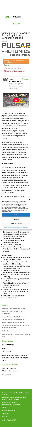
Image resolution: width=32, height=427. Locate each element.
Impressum (25, 227)
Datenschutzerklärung (17, 227)
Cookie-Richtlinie (8, 227)
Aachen (7, 65)
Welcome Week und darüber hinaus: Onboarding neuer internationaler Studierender (13, 311)
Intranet (4, 417)
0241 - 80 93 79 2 (13, 402)
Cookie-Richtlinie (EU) (9, 420)
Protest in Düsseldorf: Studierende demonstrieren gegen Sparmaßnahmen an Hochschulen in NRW (15, 325)
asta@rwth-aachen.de (12, 404)
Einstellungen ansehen (16, 223)
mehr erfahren (6, 375)
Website (26, 79)
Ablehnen (16, 219)
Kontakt (4, 407)
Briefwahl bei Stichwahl (9, 331)
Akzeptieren (16, 214)
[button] (29, 199)
